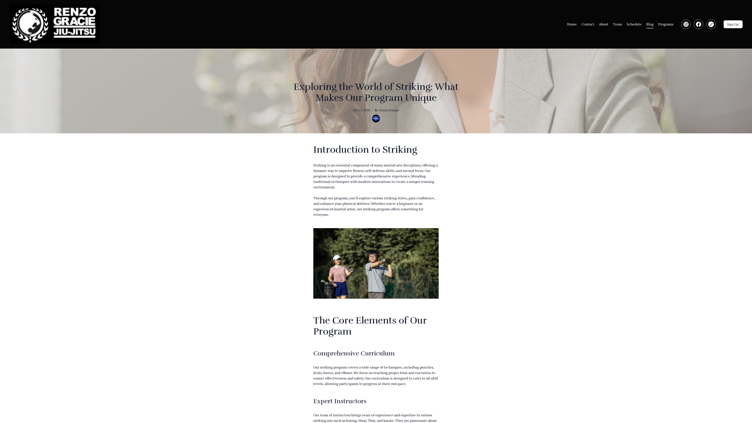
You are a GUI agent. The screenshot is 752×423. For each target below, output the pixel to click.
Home (572, 24)
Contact (587, 24)
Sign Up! (733, 24)
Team (617, 24)
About (603, 24)
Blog (649, 24)
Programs (665, 24)
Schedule (634, 24)
